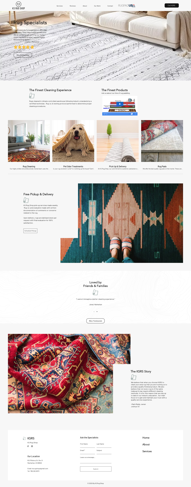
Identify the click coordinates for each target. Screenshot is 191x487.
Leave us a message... (87, 457)
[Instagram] (32, 446)
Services (147, 451)
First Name (84, 444)
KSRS (30, 438)
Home (145, 437)
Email (82, 450)
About (146, 444)
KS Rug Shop (32, 442)
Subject (99, 450)
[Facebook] (28, 446)
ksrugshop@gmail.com (40, 468)
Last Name (100, 444)
